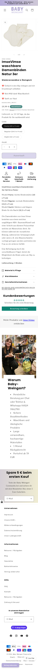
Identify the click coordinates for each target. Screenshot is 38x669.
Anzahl (4, 142)
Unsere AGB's (9, 520)
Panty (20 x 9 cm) (13, 126)
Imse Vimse (29, 320)
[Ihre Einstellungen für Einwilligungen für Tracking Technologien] (2, 502)
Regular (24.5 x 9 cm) (14, 132)
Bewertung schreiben (19, 309)
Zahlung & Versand (11, 602)
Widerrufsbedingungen (13, 525)
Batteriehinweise (11, 566)
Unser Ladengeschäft (12, 536)
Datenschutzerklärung (13, 530)
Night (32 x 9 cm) (13, 137)
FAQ (6, 586)
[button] (5, 10)
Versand (11, 109)
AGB (24, 661)
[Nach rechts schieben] (24, 54)
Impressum (8, 515)
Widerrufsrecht (23, 657)
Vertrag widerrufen (12, 572)
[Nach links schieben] (14, 54)
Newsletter (8, 561)
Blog (6, 556)
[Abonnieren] (31, 499)
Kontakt (7, 592)
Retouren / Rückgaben (13, 550)
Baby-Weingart (18, 654)
